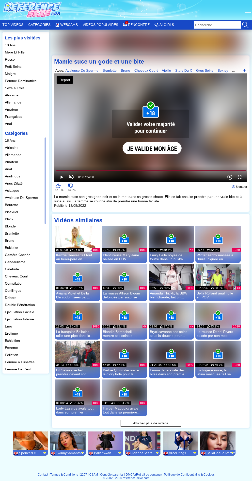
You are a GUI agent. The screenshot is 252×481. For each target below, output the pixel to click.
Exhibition (13, 341)
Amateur (12, 109)
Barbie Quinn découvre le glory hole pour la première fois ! (121, 372)
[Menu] (248, 10)
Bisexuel (12, 212)
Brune (10, 240)
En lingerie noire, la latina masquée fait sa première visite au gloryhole (214, 372)
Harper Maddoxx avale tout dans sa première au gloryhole (120, 410)
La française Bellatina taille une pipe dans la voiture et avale (73, 334)
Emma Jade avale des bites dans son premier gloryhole (168, 372)
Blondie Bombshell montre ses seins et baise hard (118, 334)
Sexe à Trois (15, 88)
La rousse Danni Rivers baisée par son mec (215, 334)
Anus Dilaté (14, 183)
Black (9, 219)
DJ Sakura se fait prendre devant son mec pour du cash (71, 372)
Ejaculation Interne (20, 319)
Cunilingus (13, 290)
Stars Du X (183, 70)
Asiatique (12, 190)
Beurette (12, 205)
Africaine (12, 95)
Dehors (11, 298)
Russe (10, 59)
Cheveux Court (17, 276)
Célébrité (12, 269)
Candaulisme (15, 262)
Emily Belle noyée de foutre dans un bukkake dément (168, 257)
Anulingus (13, 176)
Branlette (12, 233)
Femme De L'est (18, 369)
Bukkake (12, 248)
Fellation (12, 355)
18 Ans (10, 45)
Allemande (13, 102)
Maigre (11, 74)
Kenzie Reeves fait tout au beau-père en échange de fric (74, 257)
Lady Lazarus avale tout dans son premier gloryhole (75, 410)
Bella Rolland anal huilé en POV (215, 295)
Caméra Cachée (18, 255)
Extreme (12, 348)
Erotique (12, 333)
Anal (9, 124)
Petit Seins (13, 67)
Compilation (14, 283)
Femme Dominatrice (21, 81)
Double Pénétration (20, 305)
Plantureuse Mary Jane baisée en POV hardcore (121, 257)
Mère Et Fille (15, 52)
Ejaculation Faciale (20, 312)
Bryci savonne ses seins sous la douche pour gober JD (168, 334)
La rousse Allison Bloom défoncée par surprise (121, 295)
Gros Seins (204, 70)
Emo (9, 326)
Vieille (166, 70)
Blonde (11, 226)
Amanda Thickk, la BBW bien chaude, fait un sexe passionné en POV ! (168, 295)
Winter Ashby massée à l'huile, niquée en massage (215, 257)
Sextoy (223, 70)
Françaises (14, 117)
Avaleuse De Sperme (22, 198)
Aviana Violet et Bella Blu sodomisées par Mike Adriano (72, 295)
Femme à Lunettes (20, 362)
